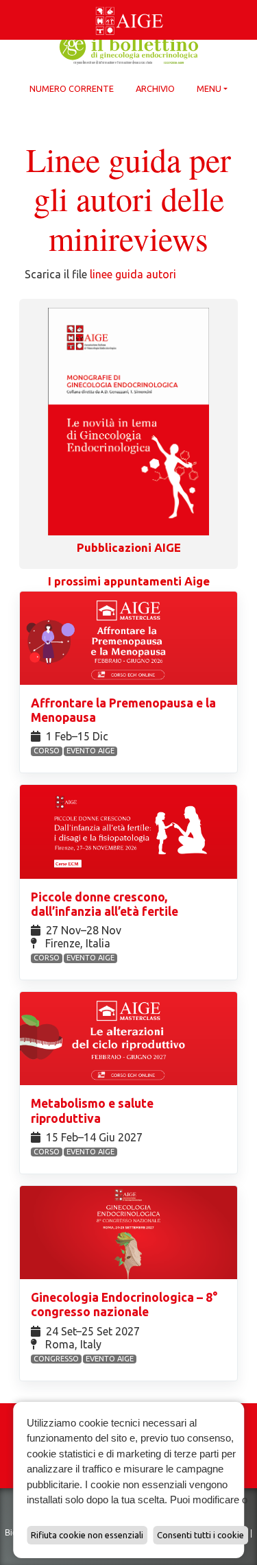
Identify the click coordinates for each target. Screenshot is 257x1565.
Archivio (155, 88)
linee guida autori (133, 274)
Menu (209, 88)
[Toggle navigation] (8, 2)
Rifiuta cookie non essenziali (87, 1535)
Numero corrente (71, 88)
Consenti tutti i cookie (200, 1535)
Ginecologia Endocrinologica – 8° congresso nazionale (124, 1304)
